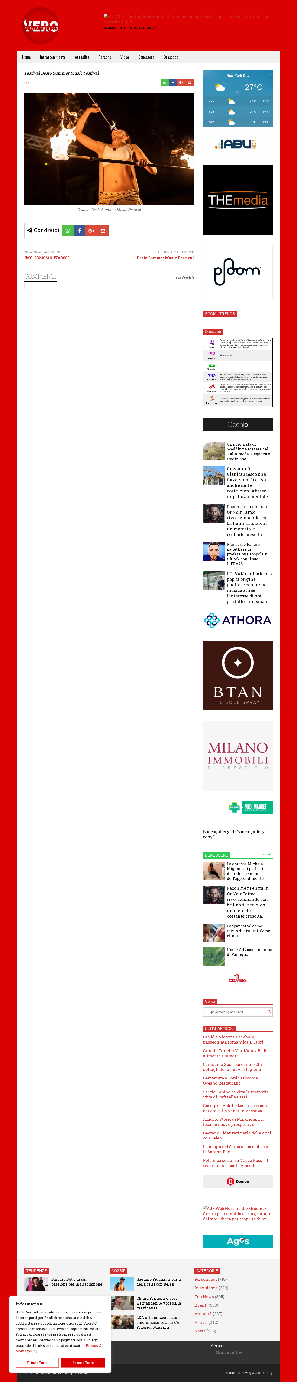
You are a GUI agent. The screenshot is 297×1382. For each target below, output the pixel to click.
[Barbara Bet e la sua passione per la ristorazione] (36, 1284)
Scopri (267, 854)
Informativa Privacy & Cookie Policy (248, 1372)
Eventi (201, 1305)
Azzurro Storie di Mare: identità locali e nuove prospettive (234, 1122)
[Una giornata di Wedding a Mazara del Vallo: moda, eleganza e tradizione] (214, 451)
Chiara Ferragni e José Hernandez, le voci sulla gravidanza (158, 1303)
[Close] (108, 1298)
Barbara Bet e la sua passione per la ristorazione (76, 1281)
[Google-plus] (181, 82)
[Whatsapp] (165, 82)
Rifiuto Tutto (37, 1362)
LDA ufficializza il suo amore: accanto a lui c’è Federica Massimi (157, 1322)
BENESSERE (216, 855)
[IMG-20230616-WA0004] (109, 204)
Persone (105, 57)
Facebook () (185, 277)
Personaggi (205, 1279)
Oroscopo (171, 57)
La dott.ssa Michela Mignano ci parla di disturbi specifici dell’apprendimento (245, 871)
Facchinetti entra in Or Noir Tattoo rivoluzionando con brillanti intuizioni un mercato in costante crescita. (248, 520)
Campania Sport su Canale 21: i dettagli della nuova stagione (232, 1067)
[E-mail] (190, 82)
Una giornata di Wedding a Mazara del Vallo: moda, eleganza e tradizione (248, 451)
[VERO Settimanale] (40, 32)
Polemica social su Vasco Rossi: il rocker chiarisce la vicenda (235, 1163)
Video (124, 57)
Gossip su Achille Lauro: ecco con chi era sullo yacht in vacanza (235, 1108)
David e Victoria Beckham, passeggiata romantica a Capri (233, 1039)
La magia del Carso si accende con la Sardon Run (236, 1149)
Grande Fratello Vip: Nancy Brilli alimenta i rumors (235, 1053)
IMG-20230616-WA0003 (47, 257)
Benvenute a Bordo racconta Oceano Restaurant (230, 1080)
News (200, 1331)
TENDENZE (36, 1271)
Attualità (82, 57)
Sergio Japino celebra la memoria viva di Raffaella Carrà (236, 1094)
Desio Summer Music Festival (165, 257)
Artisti (200, 1322)
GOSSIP (118, 1271)
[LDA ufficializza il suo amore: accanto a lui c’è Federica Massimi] (122, 1322)
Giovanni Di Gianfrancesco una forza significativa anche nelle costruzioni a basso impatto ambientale (247, 482)
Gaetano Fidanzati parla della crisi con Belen (237, 1135)
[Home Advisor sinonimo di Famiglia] (214, 956)
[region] (60, 1334)
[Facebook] (173, 82)
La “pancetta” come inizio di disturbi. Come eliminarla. (248, 930)
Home (26, 57)
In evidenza (206, 1287)
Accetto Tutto (83, 1362)
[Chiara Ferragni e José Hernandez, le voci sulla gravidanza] (122, 1303)
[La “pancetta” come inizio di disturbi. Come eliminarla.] (214, 933)
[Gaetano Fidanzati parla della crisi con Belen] (122, 1284)
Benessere (146, 57)
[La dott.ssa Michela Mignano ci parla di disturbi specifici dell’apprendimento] (214, 871)
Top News (204, 1296)
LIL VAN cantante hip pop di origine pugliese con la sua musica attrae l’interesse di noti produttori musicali (249, 587)
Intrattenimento (53, 57)
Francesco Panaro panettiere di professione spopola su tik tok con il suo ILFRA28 (248, 554)
